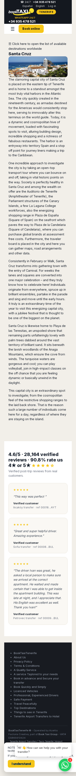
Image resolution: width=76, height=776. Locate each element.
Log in (52, 6)
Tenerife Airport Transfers (23, 741)
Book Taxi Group (48, 734)
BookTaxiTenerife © (19, 730)
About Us (20, 657)
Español (28, 6)
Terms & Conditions (27, 665)
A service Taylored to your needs (36, 674)
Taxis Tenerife (46, 741)
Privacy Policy (23, 661)
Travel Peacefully (25, 703)
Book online (31, 28)
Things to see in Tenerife (30, 712)
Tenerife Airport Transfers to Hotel (36, 716)
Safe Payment (23, 699)
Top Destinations (25, 708)
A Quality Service (25, 670)
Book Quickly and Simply (30, 686)
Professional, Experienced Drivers (36, 695)
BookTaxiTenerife (25, 653)
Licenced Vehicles (26, 691)
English (40, 6)
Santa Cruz (19, 53)
